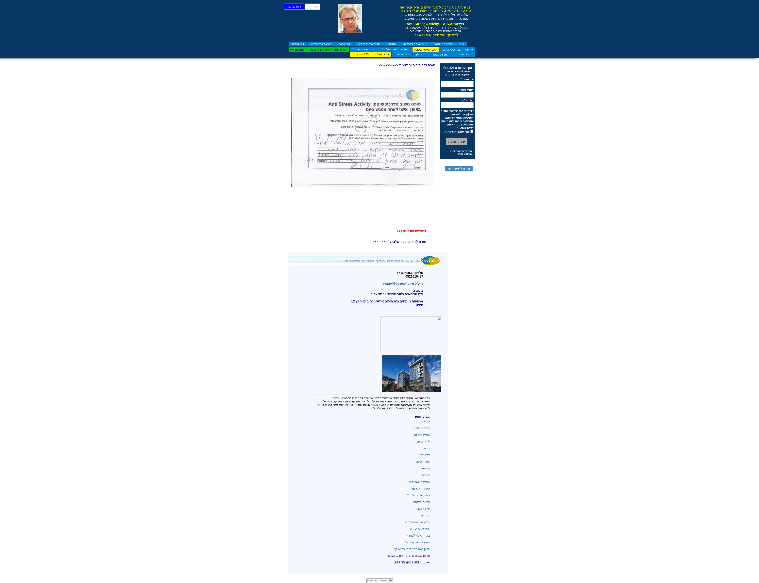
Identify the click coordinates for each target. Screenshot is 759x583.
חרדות (425, 421)
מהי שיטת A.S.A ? (419, 528)
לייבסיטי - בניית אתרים (377, 581)
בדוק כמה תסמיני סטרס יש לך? (411, 549)
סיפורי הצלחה (421, 502)
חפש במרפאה (294, 6)
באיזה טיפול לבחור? (368, 44)
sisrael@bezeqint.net (397, 283)
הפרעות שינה (422, 434)
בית (462, 44)
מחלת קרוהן (422, 461)
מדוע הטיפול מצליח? (417, 522)
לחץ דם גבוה (422, 441)
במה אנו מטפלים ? (418, 495)
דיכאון (426, 448)
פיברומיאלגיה (422, 428)
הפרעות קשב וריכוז (419, 481)
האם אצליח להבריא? (415, 44)
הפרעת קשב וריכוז (321, 44)
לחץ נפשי (344, 44)
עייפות (426, 468)
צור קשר (425, 515)
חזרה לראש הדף (459, 168)
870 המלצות (422, 508)
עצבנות (425, 475)
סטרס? (391, 44)
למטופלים (298, 44)
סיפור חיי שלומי (443, 44)
